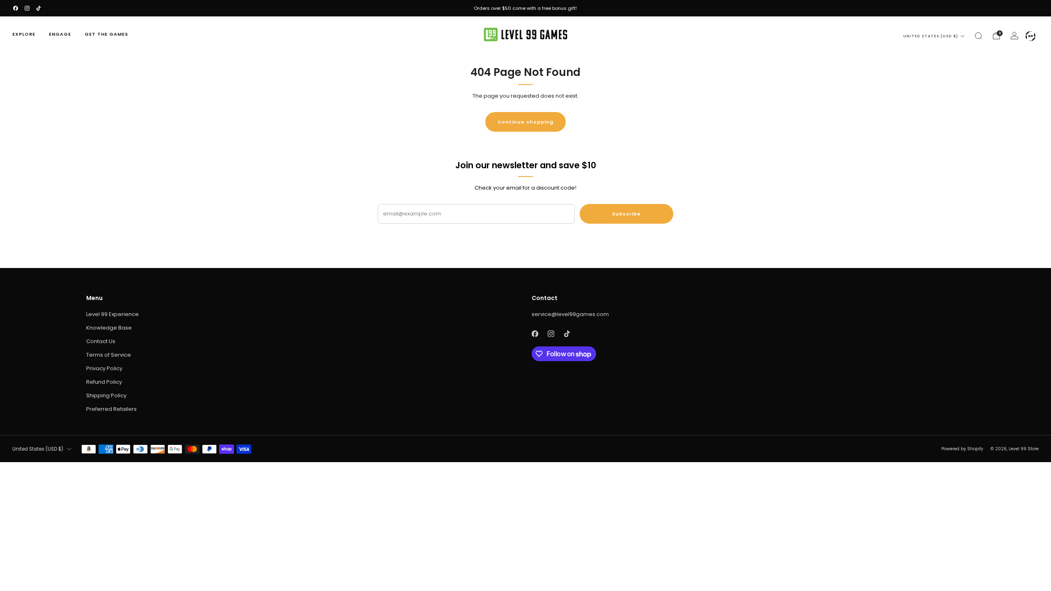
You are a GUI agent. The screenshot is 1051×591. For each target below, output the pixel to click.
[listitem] (525, 8)
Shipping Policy (106, 395)
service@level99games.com (570, 314)
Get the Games (106, 34)
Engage (60, 34)
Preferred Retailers (111, 409)
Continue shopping (525, 122)
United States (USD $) (930, 36)
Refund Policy (104, 382)
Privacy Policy (104, 368)
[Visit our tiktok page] (38, 8)
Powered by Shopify (962, 449)
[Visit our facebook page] (15, 8)
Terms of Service (108, 355)
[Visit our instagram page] (27, 8)
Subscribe (626, 214)
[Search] (978, 36)
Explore (23, 34)
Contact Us (100, 341)
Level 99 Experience (112, 314)
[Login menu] (1030, 36)
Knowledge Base (109, 328)
